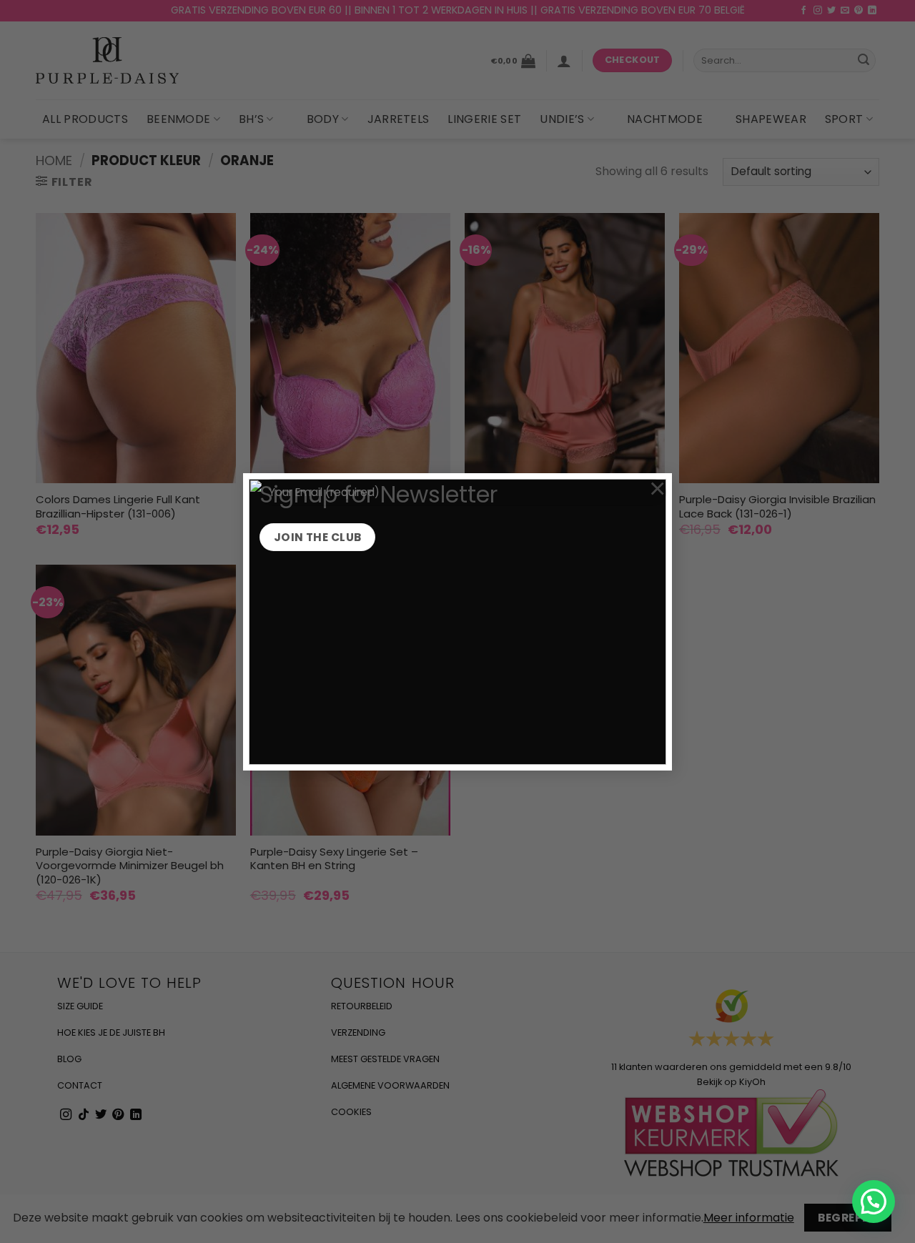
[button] (873, 1201)
